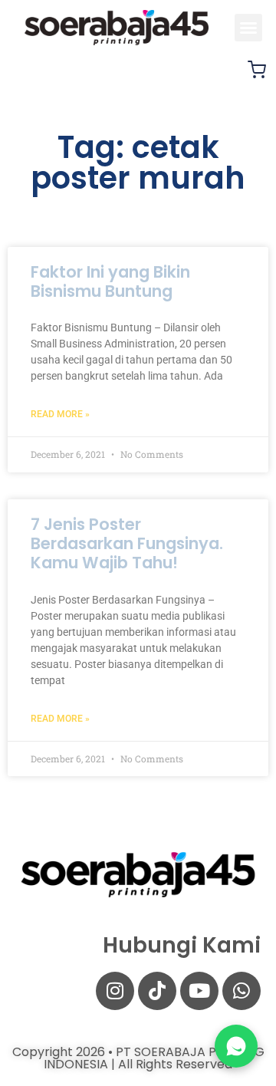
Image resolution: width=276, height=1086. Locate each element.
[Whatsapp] (241, 991)
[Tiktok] (157, 991)
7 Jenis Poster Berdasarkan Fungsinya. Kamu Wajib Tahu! (127, 543)
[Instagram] (115, 991)
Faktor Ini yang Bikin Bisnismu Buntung (110, 281)
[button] (248, 27)
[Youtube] (199, 991)
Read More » (60, 414)
